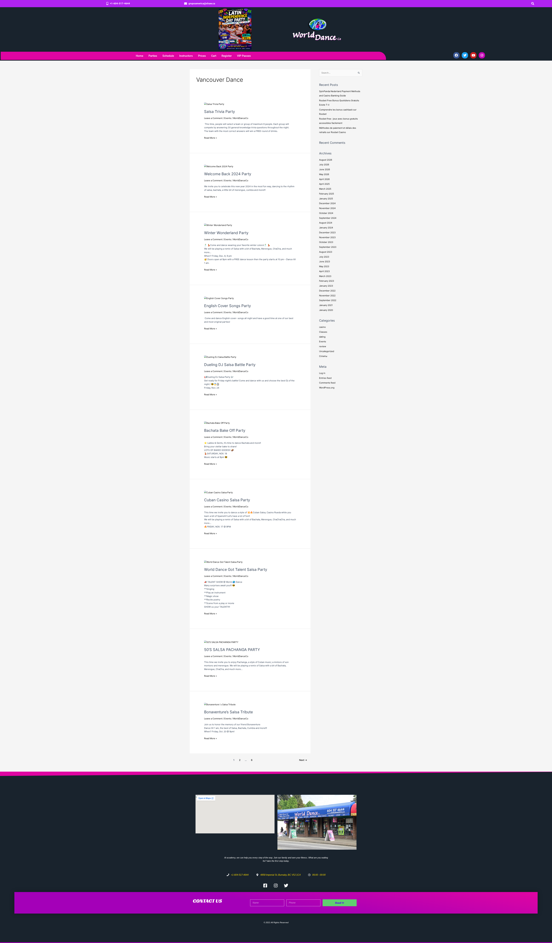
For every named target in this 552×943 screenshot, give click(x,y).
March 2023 (325, 276)
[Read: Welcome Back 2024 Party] (218, 166)
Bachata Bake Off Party (224, 430)
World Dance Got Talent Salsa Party (235, 569)
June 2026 (324, 169)
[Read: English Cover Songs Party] (219, 298)
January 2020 (326, 310)
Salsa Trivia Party (219, 111)
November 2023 (327, 237)
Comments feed (327, 382)
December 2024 (327, 203)
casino (322, 327)
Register (227, 55)
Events (227, 118)
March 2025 (325, 188)
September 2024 (327, 218)
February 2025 (326, 193)
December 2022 (327, 290)
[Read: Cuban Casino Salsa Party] (218, 492)
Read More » (210, 137)
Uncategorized (326, 351)
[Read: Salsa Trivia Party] (214, 104)
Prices (202, 55)
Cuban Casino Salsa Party (227, 500)
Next (303, 760)
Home (139, 55)
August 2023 (325, 252)
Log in (322, 373)
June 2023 (324, 261)
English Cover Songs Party (227, 306)
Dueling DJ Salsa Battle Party (229, 364)
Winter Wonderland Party (226, 233)
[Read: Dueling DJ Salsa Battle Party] (220, 357)
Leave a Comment (213, 118)
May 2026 (324, 174)
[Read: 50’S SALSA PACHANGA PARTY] (221, 642)
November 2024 (327, 208)
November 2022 (327, 295)
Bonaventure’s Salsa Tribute (228, 712)
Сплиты (323, 356)
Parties (152, 55)
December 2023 (327, 232)
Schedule (168, 55)
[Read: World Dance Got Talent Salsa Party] (223, 561)
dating (322, 336)
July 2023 (324, 256)
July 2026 (324, 164)
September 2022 (327, 300)
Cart (213, 55)
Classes (323, 332)
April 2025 (324, 184)
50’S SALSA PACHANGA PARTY (232, 649)
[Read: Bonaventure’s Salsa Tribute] (220, 704)
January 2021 (326, 305)
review (322, 346)
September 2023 (327, 247)
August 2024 (325, 222)
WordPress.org (326, 387)
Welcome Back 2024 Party (227, 174)
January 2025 (326, 198)
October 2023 (326, 242)
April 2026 (324, 179)
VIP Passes (244, 55)
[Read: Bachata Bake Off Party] (217, 423)
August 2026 (325, 159)
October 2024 (326, 213)
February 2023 (326, 281)
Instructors (186, 55)
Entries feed (325, 378)
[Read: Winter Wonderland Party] (218, 225)
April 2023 (324, 271)
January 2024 (326, 227)
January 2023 (326, 285)
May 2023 (324, 266)
